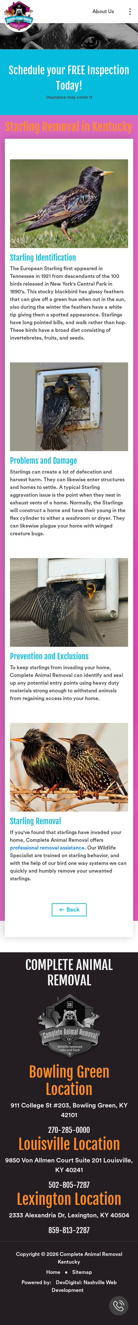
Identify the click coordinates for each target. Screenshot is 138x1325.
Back (72, 909)
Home (53, 1272)
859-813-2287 (69, 1230)
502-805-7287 (69, 1185)
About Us (103, 11)
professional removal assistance (47, 847)
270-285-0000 (69, 1130)
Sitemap (82, 1272)
